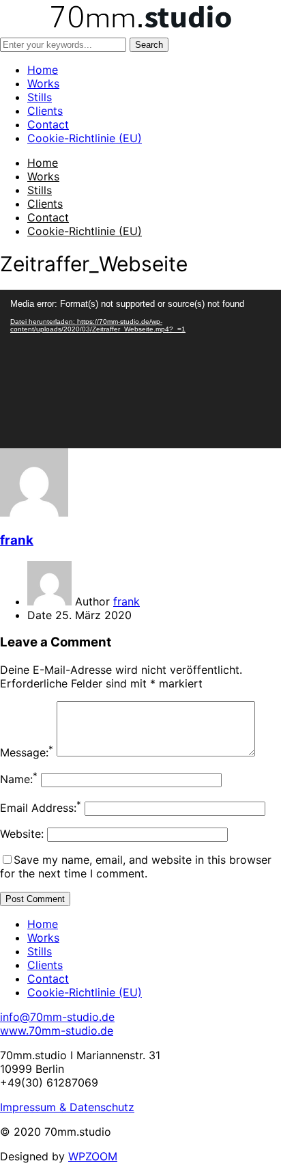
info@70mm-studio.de (57, 1017)
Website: (22, 834)
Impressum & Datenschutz (67, 1107)
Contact (48, 124)
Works (43, 83)
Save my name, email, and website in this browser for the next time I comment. (135, 866)
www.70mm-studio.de (56, 1030)
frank (16, 540)
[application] (140, 369)
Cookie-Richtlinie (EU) (84, 138)
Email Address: (40, 808)
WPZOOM (92, 1156)
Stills (39, 97)
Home (42, 70)
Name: (19, 779)
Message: (26, 752)
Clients (45, 111)
